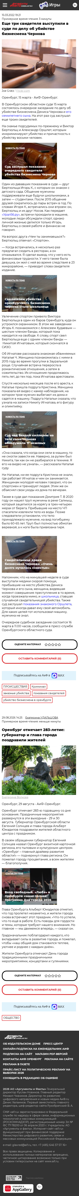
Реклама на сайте (58, 1059)
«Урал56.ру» (11, 214)
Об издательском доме (21, 1043)
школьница (50, 596)
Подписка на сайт (17, 1054)
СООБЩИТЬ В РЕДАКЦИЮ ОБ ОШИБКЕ (30, 1078)
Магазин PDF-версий (51, 1054)
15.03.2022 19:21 (11, 15)
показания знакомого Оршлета (47, 604)
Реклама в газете (16, 1064)
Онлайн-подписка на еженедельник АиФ (36, 1048)
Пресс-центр (53, 1043)
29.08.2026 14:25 (12, 717)
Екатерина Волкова (15, 797)
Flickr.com (23, 90)
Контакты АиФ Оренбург (22, 1059)
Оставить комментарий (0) (39, 658)
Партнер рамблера (34, 1178)
